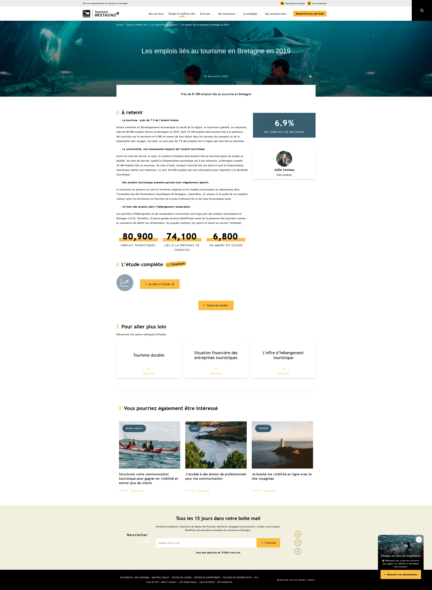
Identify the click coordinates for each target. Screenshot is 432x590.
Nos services (156, 14)
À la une (205, 14)
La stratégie (250, 14)
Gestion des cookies (182, 577)
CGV (256, 577)
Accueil (119, 24)
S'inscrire (270, 543)
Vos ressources (226, 14)
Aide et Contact (169, 582)
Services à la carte (295, 3)
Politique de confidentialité (237, 577)
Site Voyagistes (224, 582)
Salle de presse (207, 582)
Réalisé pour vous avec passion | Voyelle (296, 579)
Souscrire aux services (310, 13)
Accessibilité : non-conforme (134, 577)
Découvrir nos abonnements (402, 574)
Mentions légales (160, 577)
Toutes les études (217, 305)
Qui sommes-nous (275, 14)
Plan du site (152, 582)
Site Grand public (188, 582)
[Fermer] (419, 540)
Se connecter (319, 3)
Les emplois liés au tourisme (164, 24)
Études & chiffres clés (182, 14)
